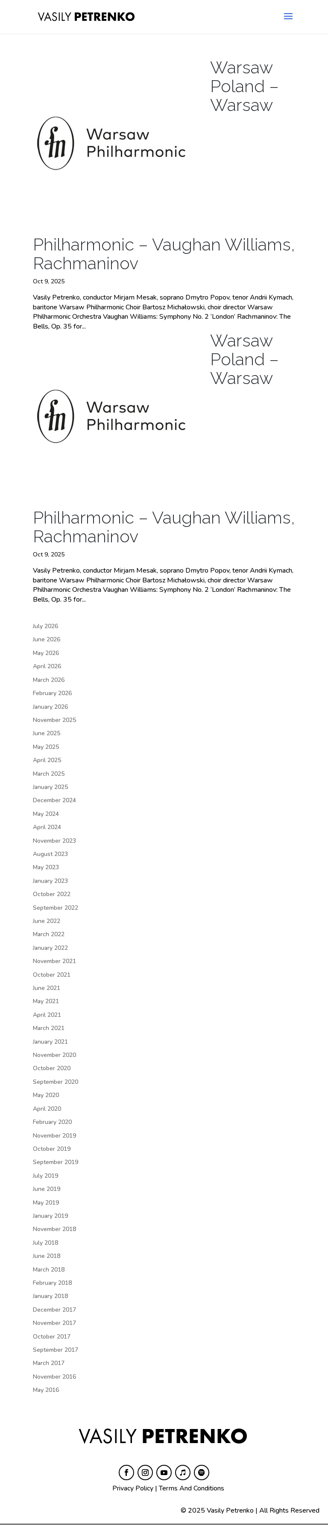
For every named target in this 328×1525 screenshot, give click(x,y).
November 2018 (54, 1229)
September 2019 (55, 1162)
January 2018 (50, 1296)
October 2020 (51, 1068)
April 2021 (47, 1015)
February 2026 (52, 693)
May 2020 (46, 1095)
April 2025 (47, 760)
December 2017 (54, 1310)
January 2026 (50, 707)
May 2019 (46, 1203)
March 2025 (48, 774)
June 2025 (46, 733)
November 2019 (54, 1136)
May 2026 (46, 653)
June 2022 (46, 921)
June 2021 (46, 988)
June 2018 (46, 1256)
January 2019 (50, 1216)
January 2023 (50, 881)
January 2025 (50, 787)
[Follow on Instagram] (145, 1472)
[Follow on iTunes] (182, 1472)
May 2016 (46, 1390)
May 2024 (46, 814)
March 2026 (48, 680)
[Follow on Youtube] (164, 1472)
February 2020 (52, 1122)
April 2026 (47, 666)
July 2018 (45, 1243)
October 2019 (51, 1149)
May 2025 (46, 747)
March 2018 (48, 1270)
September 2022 (55, 908)
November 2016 (54, 1377)
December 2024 (54, 800)
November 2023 (54, 841)
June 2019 (46, 1189)
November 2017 (54, 1323)
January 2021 (50, 1042)
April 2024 (47, 827)
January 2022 (50, 948)
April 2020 (47, 1109)
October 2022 (51, 894)
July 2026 (45, 626)
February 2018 (52, 1283)
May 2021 (46, 1001)
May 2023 (46, 867)
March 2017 (48, 1363)
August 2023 (50, 854)
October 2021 (51, 975)
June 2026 (46, 639)
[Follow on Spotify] (201, 1472)
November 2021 (54, 961)
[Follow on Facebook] (126, 1472)
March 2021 (48, 1028)
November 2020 (54, 1055)
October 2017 (51, 1337)
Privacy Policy (132, 1488)
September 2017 (55, 1350)
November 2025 (54, 720)
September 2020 (55, 1082)
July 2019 (45, 1176)
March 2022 (48, 934)
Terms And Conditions (191, 1488)
